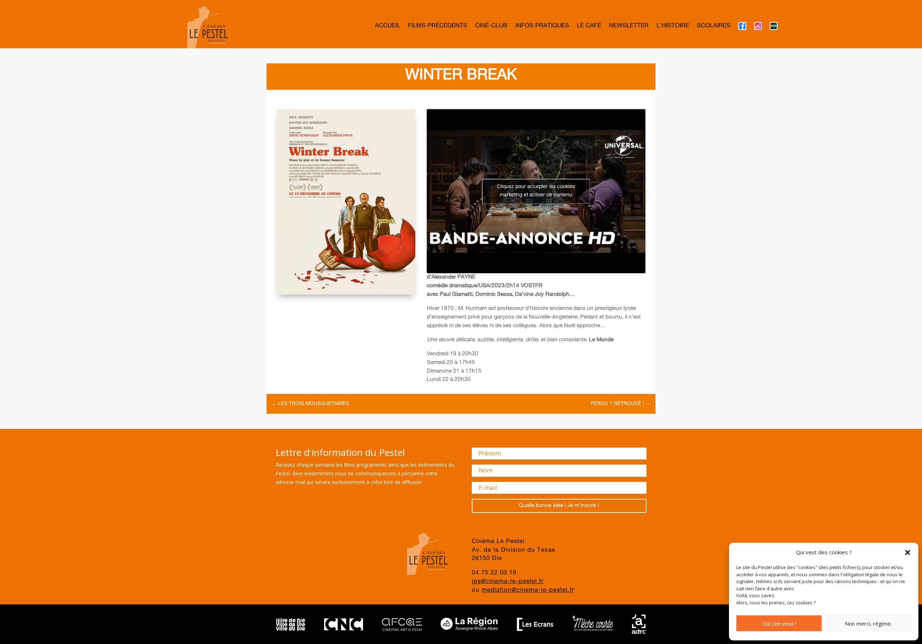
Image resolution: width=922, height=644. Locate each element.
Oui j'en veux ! (779, 623)
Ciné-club (491, 26)
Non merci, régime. (868, 623)
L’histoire (673, 26)
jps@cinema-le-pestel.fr (508, 582)
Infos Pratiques (542, 26)
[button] (907, 552)
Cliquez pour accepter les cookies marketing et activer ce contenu (536, 191)
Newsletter (629, 26)
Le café (589, 26)
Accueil (387, 26)
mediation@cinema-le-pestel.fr (528, 590)
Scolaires (713, 26)
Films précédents (437, 26)
